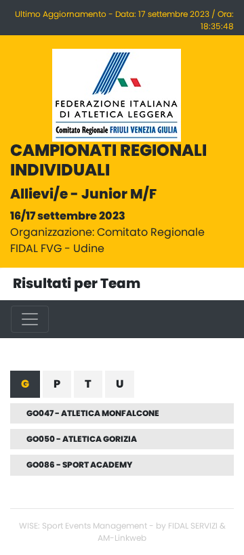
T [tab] (88, 384)
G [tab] (25, 384)
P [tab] (57, 384)
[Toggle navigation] (30, 319)
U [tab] (119, 384)
